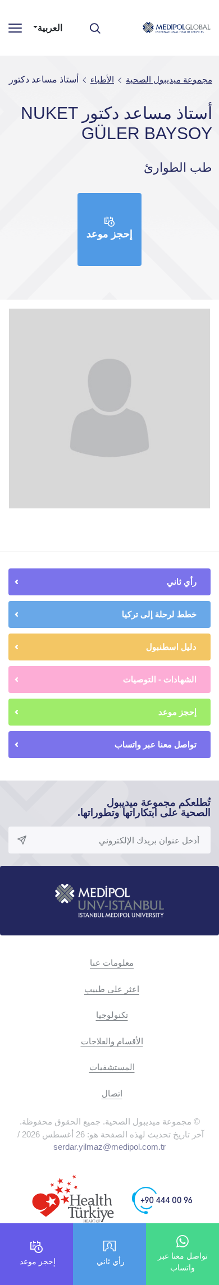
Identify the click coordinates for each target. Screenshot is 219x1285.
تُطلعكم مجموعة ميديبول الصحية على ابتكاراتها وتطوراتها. (144, 807)
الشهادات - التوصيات (160, 679)
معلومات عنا (112, 962)
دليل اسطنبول (171, 646)
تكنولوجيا (112, 1015)
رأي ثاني (182, 581)
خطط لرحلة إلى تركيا (159, 614)
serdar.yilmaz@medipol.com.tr (109, 1146)
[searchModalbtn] (99, 24)
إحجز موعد (109, 234)
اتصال (112, 1093)
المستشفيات (112, 1067)
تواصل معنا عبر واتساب (156, 744)
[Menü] (15, 28)
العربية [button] (50, 28)
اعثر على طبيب (111, 989)
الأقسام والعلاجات (112, 1041)
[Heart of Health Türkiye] (73, 1200)
